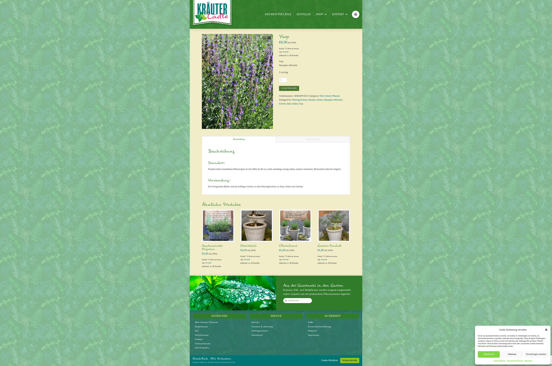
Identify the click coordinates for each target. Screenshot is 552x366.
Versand (285, 52)
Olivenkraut (288, 246)
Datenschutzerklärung (515, 361)
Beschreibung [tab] (239, 139)
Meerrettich (248, 246)
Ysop (301, 103)
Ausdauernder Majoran (212, 247)
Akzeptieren (488, 354)
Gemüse (311, 100)
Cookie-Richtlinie (499, 361)
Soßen (295, 103)
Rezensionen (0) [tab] (313, 139)
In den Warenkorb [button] (219, 236)
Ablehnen (512, 354)
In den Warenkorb (289, 88)
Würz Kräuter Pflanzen (329, 96)
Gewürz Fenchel (329, 246)
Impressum (528, 361)
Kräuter (282, 103)
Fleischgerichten (299, 100)
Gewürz (319, 100)
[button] (546, 329)
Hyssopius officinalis (333, 100)
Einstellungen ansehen (536, 354)
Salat (289, 103)
